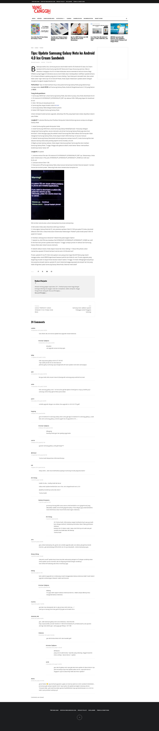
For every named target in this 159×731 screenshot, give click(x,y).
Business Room (88, 18)
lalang (33, 570)
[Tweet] (42, 271)
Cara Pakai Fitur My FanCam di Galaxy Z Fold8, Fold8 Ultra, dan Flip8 (99, 38)
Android (43, 62)
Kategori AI (59, 18)
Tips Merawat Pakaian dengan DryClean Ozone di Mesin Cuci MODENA (59, 38)
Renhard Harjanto (35, 62)
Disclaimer (69, 1)
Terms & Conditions (79, 1)
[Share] (38, 271)
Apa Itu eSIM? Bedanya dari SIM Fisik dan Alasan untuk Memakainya (79, 38)
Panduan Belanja (49, 18)
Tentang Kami (36, 1)
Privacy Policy (60, 1)
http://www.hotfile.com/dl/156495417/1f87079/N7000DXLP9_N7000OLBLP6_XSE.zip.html (65, 624)
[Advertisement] (112, 64)
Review (39, 18)
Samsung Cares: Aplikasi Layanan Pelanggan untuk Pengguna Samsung (82, 309)
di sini (57, 105)
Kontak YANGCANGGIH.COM (48, 1)
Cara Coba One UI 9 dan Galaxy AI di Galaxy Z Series (39, 37)
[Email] (51, 271)
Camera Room (77, 18)
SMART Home (98, 18)
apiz (32, 372)
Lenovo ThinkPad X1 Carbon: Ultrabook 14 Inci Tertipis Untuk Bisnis (44, 309)
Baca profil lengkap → (41, 293)
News (33, 18)
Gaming (69, 18)
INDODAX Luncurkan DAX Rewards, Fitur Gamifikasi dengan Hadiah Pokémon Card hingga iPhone (119, 39)
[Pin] (47, 271)
